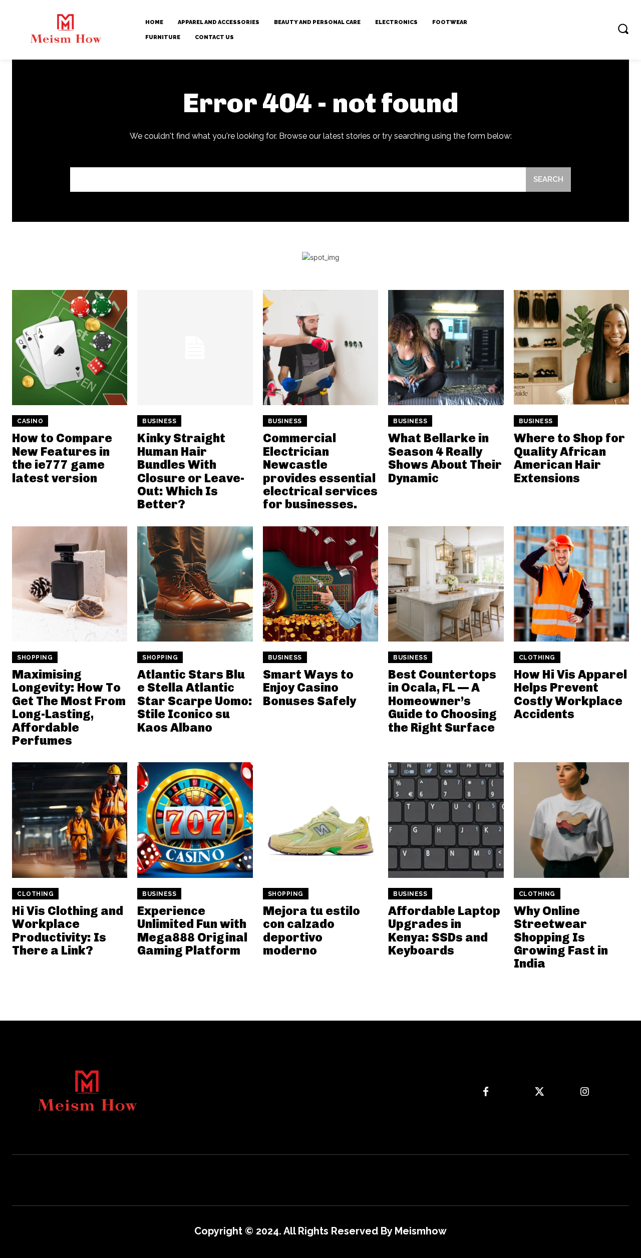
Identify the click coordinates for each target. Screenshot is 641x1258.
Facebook (515, 1092)
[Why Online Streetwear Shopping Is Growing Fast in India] (571, 819)
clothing (537, 657)
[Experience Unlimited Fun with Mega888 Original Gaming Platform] (194, 819)
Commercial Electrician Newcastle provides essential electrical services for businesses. (320, 471)
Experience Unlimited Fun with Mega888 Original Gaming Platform (192, 930)
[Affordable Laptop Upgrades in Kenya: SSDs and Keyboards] (445, 819)
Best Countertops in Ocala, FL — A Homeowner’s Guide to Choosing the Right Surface (442, 701)
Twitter (564, 1092)
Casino (30, 421)
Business (159, 421)
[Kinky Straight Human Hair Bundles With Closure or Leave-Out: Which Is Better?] (194, 347)
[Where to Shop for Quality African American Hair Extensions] (571, 347)
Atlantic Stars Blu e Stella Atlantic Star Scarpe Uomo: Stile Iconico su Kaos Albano (194, 701)
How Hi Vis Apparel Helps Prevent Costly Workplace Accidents (570, 694)
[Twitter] (539, 1092)
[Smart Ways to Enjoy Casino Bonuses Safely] (320, 584)
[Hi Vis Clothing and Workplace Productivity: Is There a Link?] (69, 819)
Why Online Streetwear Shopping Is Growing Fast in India (561, 937)
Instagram (613, 1092)
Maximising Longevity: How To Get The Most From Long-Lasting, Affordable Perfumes (69, 707)
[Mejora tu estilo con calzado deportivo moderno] (320, 819)
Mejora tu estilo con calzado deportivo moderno (311, 930)
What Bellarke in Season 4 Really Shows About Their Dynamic (445, 458)
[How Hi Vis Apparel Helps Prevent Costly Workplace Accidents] (571, 584)
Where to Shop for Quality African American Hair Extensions (569, 458)
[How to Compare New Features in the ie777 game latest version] (69, 347)
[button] (623, 29)
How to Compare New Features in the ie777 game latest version (62, 458)
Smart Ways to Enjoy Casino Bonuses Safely (309, 687)
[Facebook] (486, 1092)
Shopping (35, 657)
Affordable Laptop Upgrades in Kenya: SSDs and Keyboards (444, 930)
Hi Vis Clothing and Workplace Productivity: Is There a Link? (67, 930)
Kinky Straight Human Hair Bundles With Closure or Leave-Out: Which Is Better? (190, 471)
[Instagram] (584, 1092)
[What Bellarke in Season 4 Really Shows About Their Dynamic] (445, 347)
